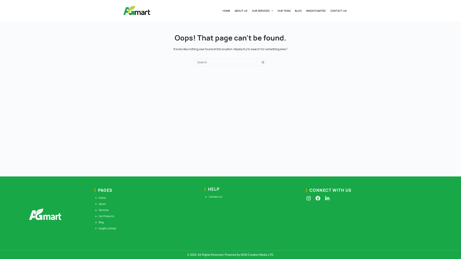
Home (226, 10)
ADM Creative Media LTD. (257, 254)
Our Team (284, 10)
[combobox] (227, 62)
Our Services (261, 10)
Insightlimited (316, 10)
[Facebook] (317, 198)
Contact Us (338, 10)
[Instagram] (308, 198)
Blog (298, 10)
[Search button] (262, 62)
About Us (241, 10)
